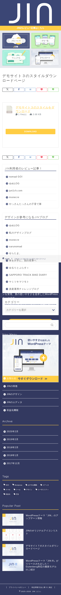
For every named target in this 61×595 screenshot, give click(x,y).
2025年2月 (12, 431)
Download (30, 131)
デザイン (29, 489)
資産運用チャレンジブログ (24, 289)
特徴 (9, 344)
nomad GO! (16, 176)
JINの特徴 (12, 386)
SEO (7, 485)
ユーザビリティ (43, 489)
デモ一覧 (11, 351)
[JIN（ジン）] (30, 22)
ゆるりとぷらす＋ (19, 267)
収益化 (8, 494)
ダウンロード (14, 357)
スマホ (8, 489)
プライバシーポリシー (17, 587)
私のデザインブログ (20, 232)
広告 (17, 494)
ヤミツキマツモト (19, 281)
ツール (18, 489)
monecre (14, 197)
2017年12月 (13, 463)
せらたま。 (15, 253)
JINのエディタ (14, 402)
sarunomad (15, 246)
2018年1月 (12, 455)
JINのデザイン (14, 394)
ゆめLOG (14, 183)
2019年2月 (12, 439)
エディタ (46, 485)
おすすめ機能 (32, 485)
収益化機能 (12, 410)
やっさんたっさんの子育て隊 (25, 204)
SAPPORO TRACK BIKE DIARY (28, 274)
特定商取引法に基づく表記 (42, 587)
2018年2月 (12, 447)
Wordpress (18, 485)
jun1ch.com (16, 190)
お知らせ (11, 378)
